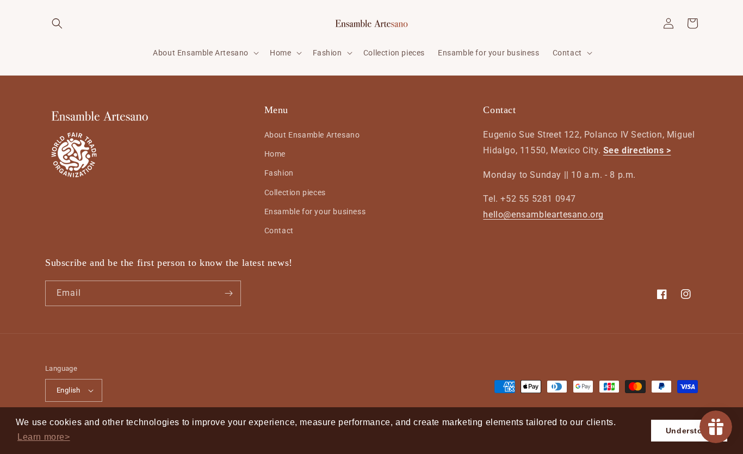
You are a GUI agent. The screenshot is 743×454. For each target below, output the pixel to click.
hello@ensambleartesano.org (543, 214)
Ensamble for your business (315, 211)
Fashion (279, 173)
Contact (279, 230)
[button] (44, 437)
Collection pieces (295, 192)
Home (275, 154)
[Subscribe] (228, 293)
